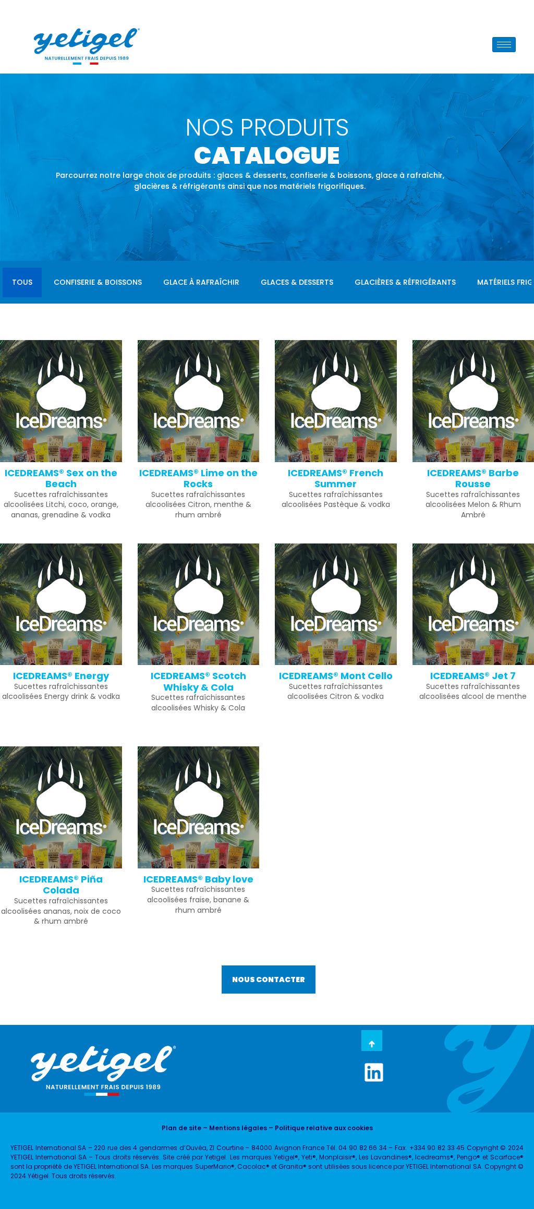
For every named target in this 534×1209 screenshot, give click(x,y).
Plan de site (181, 1127)
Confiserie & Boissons (98, 282)
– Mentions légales (234, 1127)
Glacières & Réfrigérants (405, 282)
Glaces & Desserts (297, 282)
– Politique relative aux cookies (320, 1127)
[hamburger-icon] (504, 44)
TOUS (22, 282)
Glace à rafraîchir (201, 282)
